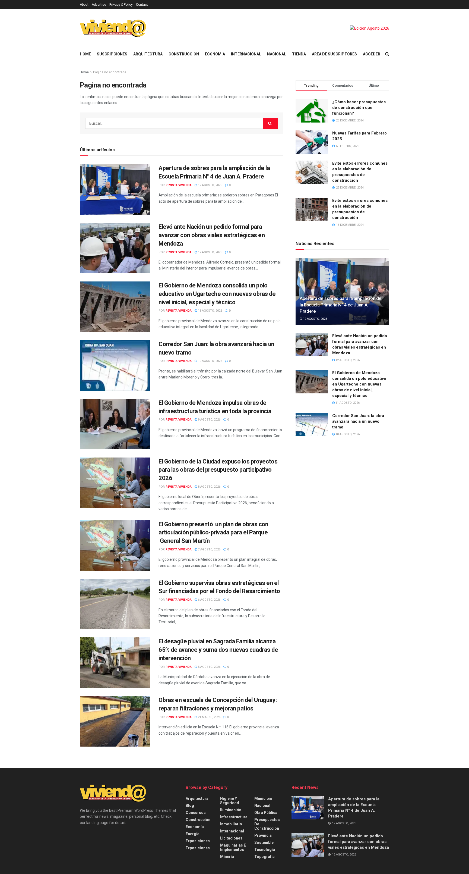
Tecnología (264, 849)
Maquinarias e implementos (233, 847)
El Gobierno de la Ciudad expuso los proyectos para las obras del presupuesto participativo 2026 (218, 470)
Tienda (299, 54)
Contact (142, 5)
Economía (215, 54)
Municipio (263, 798)
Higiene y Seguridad (229, 800)
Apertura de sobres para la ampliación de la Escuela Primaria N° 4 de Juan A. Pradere (340, 305)
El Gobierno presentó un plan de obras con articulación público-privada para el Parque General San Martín (213, 532)
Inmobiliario (231, 824)
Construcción (184, 54)
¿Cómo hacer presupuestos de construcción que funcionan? (359, 107)
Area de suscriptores (334, 54)
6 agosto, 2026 (208, 600)
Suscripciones (112, 54)
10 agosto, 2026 (209, 361)
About (84, 5)
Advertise (99, 5)
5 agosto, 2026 (208, 667)
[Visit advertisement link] (369, 28)
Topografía (264, 856)
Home (85, 54)
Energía (192, 834)
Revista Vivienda (179, 185)
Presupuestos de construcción (267, 824)
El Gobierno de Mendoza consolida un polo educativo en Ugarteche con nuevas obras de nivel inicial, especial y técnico (217, 294)
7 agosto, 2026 (208, 549)
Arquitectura (148, 54)
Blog (190, 805)
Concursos (196, 812)
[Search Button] (387, 54)
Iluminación (230, 810)
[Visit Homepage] (113, 28)
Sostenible (264, 842)
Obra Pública (265, 812)
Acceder (371, 54)
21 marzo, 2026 (208, 717)
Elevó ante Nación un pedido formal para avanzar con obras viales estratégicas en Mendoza (212, 235)
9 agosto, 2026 (208, 419)
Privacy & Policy (121, 5)
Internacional (246, 54)
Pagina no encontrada (109, 72)
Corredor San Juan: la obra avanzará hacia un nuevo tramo (358, 421)
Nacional (276, 54)
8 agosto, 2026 (208, 486)
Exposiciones (198, 841)
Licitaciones (231, 838)
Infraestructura (234, 817)
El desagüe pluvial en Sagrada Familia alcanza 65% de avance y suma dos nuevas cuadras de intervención (218, 650)
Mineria (227, 856)
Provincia (263, 835)
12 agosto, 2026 (209, 185)
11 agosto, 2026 (209, 310)
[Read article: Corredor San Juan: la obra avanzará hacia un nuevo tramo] (115, 365)
